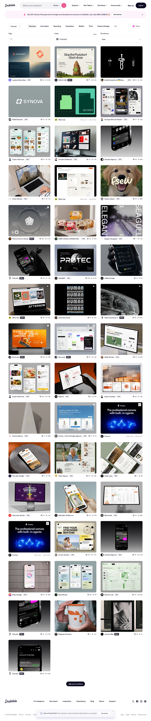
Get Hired (101, 5)
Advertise (92, 120)
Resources (142, 715)
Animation (44, 26)
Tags (10, 33)
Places (133, 715)
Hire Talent (88, 5)
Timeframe (104, 33)
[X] (133, 701)
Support (112, 701)
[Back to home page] (10, 5)
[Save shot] (41, 73)
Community (115, 5)
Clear (95, 34)
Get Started (117, 14)
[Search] (63, 5)
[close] (142, 14)
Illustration (70, 26)
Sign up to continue (76, 684)
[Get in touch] (37, 73)
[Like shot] (46, 73)
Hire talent (53, 701)
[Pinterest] (145, 701)
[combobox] (36, 5)
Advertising (80, 701)
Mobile (81, 26)
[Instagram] (141, 701)
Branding (57, 26)
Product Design (103, 26)
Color (56, 33)
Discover (32, 26)
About (101, 701)
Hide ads (83, 120)
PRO (29, 80)
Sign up (131, 5)
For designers (39, 701)
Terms (21, 715)
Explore (75, 5)
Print (91, 26)
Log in (141, 5)
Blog (92, 701)
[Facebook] (137, 701)
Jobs (122, 715)
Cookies (36, 715)
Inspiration (67, 701)
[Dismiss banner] (113, 711)
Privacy (28, 715)
